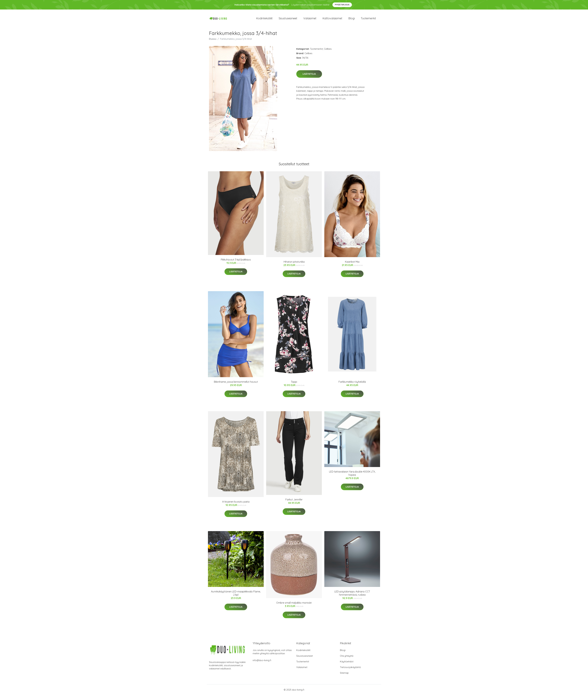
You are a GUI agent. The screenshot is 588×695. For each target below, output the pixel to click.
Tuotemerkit (368, 18)
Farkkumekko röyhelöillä (352, 381)
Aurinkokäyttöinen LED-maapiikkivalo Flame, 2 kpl (236, 593)
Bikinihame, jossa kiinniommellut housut (236, 381)
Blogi (351, 18)
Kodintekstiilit (264, 18)
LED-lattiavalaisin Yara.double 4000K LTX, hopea (352, 473)
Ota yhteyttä (346, 655)
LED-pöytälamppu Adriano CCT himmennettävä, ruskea (352, 593)
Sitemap (344, 672)
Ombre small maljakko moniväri (294, 602)
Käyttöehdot (346, 661)
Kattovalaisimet (332, 18)
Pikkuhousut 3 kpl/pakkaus (236, 259)
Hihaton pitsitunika (294, 261)
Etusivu (212, 38)
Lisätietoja (309, 74)
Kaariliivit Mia (352, 261)
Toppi (294, 381)
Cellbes (328, 48)
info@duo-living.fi (262, 660)
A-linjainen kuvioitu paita (235, 501)
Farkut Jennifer (294, 499)
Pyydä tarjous (342, 5)
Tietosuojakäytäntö (350, 667)
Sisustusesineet (288, 18)
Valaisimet (309, 18)
